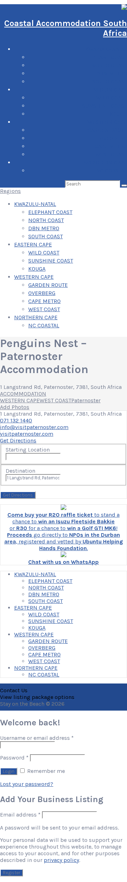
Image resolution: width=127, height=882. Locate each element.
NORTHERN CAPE (105, 162)
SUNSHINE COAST (104, 105)
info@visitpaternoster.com (34, 427)
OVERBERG (113, 138)
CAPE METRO (111, 146)
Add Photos (14, 407)
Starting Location (28, 449)
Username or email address (37, 738)
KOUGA (118, 114)
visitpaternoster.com (26, 433)
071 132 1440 (16, 420)
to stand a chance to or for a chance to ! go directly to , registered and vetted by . (63, 531)
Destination (20, 470)
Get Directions (18, 440)
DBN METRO (111, 73)
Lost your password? (26, 784)
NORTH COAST (109, 65)
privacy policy (61, 860)
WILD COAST (111, 97)
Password (14, 757)
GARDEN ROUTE (107, 130)
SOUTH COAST (109, 81)
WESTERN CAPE (107, 122)
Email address (20, 814)
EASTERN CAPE (108, 89)
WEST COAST (111, 154)
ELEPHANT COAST (105, 57)
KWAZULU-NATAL (106, 49)
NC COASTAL (111, 170)
